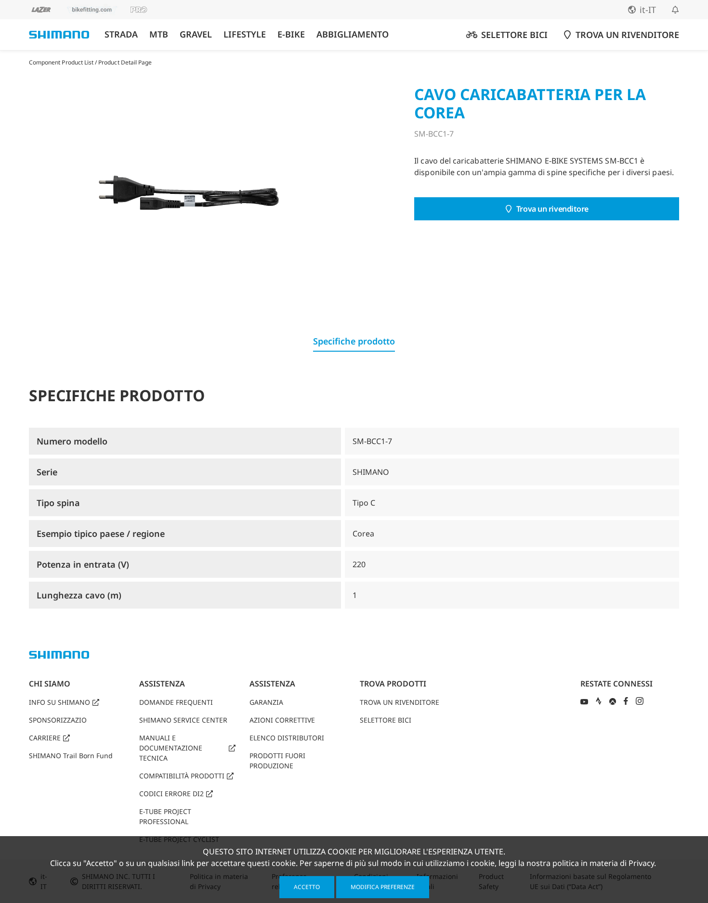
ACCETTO (307, 887)
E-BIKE (291, 34)
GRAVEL (196, 34)
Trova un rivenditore (552, 208)
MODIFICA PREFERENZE (383, 887)
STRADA (121, 34)
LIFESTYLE (244, 34)
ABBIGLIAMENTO (352, 34)
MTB (158, 34)
